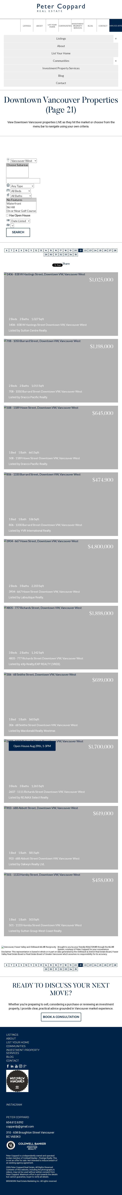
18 (66, 250)
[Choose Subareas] (17, 165)
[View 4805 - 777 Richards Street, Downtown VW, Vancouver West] (61, 637)
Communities (16, 1046)
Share (66, 263)
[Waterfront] (21, 203)
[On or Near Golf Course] (21, 211)
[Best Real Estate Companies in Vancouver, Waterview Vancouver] (23, 1081)
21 (80, 250)
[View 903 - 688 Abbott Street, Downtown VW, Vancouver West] (61, 838)
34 (70, 254)
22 (85, 250)
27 (110, 250)
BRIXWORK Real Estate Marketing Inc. (23, 1181)
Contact (61, 83)
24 (95, 250)
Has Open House (19, 215)
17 (61, 250)
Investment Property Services (61, 68)
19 (70, 250)
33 (65, 254)
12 (36, 250)
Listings (12, 1034)
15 (51, 250)
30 (51, 254)
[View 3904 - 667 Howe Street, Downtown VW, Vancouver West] (61, 571)
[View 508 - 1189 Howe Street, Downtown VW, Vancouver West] (61, 437)
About (61, 46)
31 (56, 254)
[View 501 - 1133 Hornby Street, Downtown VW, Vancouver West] (61, 904)
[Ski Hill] (21, 207)
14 (46, 250)
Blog (61, 75)
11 (31, 250)
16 (56, 250)
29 (46, 254)
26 (105, 250)
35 (76, 254)
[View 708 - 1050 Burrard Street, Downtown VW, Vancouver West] (61, 371)
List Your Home (61, 53)
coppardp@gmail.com (20, 1126)
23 (90, 250)
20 (75, 250)
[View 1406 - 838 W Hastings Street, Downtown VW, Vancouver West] (61, 304)
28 (115, 250)
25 (100, 250)
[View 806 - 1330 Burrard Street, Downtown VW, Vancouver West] (61, 504)
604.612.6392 (14, 1122)
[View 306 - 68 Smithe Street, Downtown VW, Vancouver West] (61, 704)
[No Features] (21, 200)
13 (41, 250)
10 (26, 250)
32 (61, 254)
